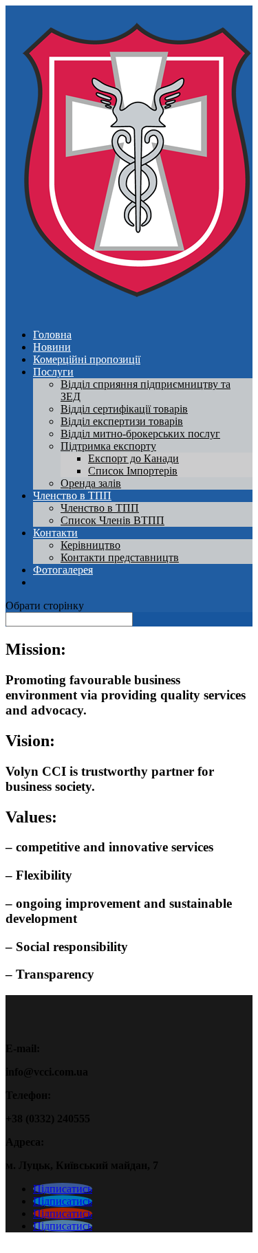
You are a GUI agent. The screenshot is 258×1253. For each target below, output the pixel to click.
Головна (52, 334)
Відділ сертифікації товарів (124, 409)
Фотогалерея (63, 570)
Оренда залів (91, 483)
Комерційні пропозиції (86, 359)
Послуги (53, 372)
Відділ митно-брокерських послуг (140, 433)
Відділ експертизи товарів (122, 421)
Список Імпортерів (133, 471)
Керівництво (90, 545)
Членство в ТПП (72, 495)
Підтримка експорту (108, 446)
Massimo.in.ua (119, 1241)
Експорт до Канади (133, 458)
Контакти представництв (120, 557)
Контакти (55, 532)
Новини (52, 347)
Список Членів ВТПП (112, 520)
